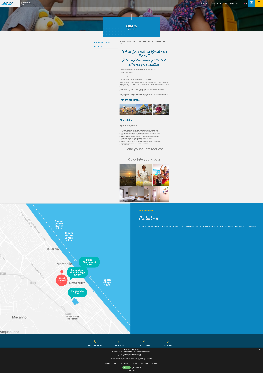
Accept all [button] (126, 367)
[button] (131, 370)
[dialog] (131, 360)
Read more (131, 361)
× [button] (261, 349)
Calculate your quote (144, 159)
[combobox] (259, 349)
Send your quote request (144, 149)
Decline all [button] (136, 367)
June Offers (99, 46)
